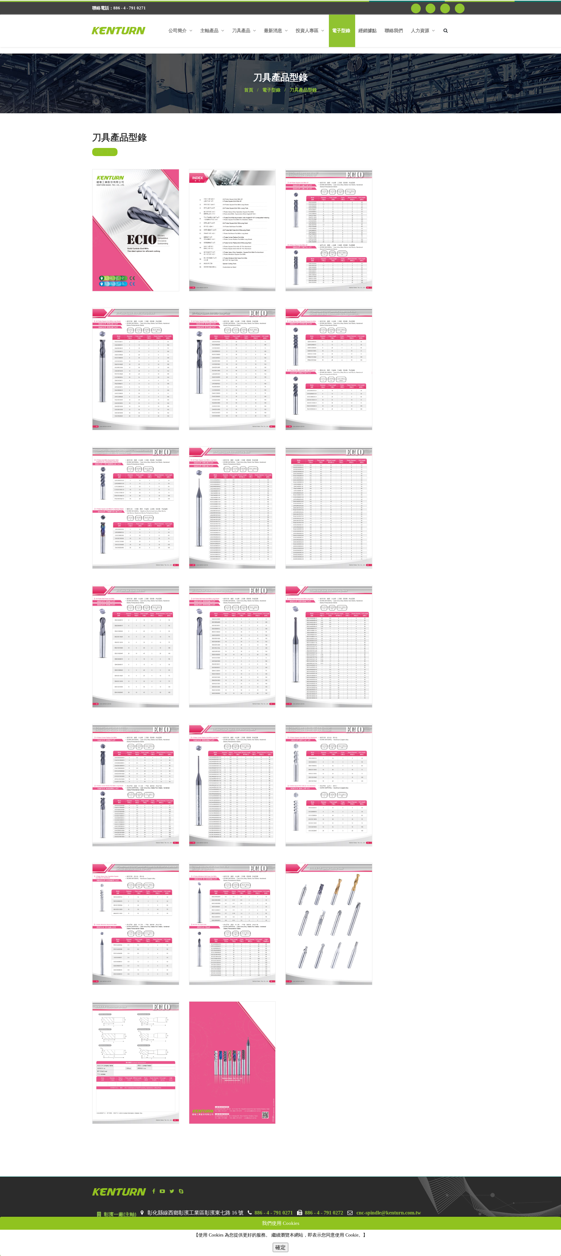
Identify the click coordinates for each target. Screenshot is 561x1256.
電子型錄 (341, 30)
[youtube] (162, 1185)
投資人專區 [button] (308, 30)
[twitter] (171, 1185)
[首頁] (124, 31)
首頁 (248, 83)
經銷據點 (367, 30)
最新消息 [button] (273, 30)
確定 (280, 1247)
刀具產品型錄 (303, 83)
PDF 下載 (104, 145)
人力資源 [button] (420, 30)
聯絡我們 (394, 30)
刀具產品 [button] (242, 30)
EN (416, 8)
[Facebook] (153, 1185)
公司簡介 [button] (178, 30)
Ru (445, 8)
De (459, 8)
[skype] (181, 1185)
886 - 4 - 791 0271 (274, 1206)
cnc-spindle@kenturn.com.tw (388, 1206)
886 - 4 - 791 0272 (324, 1206)
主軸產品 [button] (210, 30)
